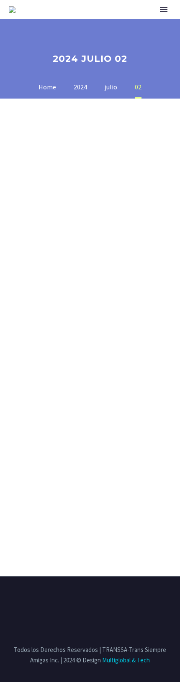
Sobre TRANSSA (101, 20)
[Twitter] (79, 599)
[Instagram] (90, 599)
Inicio (54, 20)
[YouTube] (111, 599)
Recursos (154, 20)
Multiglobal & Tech (126, 660)
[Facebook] (68, 599)
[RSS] (101, 599)
